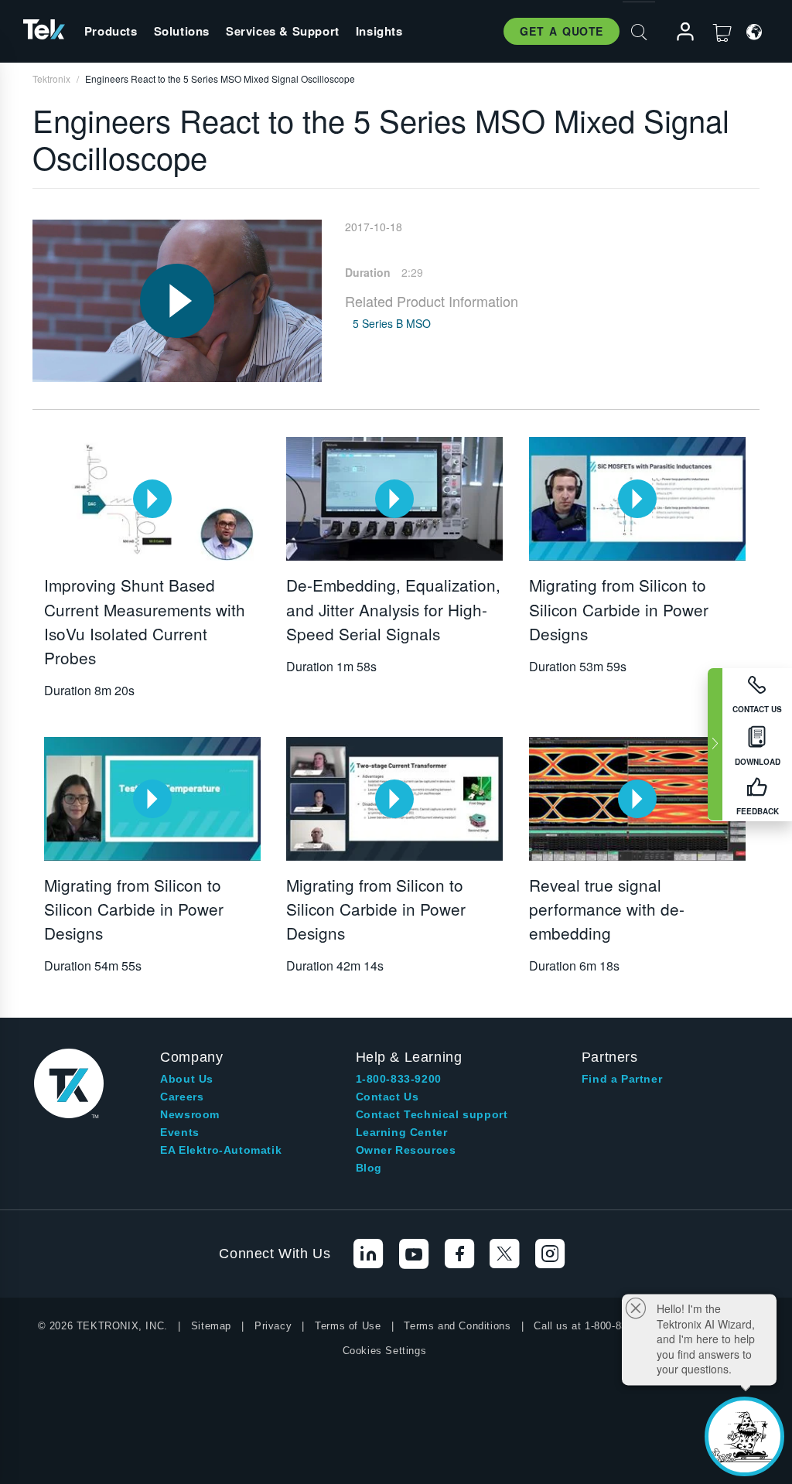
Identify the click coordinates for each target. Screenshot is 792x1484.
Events (180, 1132)
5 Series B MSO (392, 323)
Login (678, 32)
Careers (181, 1096)
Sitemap (211, 1326)
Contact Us (387, 1096)
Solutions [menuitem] (182, 30)
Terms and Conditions (457, 1326)
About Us (186, 1079)
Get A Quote (561, 31)
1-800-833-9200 (399, 1079)
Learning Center (402, 1132)
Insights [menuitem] (379, 30)
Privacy (273, 1326)
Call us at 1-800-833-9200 (597, 1326)
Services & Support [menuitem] (283, 30)
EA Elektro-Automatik (221, 1150)
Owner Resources (406, 1150)
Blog (369, 1168)
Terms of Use (348, 1326)
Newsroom (190, 1114)
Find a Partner (622, 1079)
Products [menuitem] (111, 30)
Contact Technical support (432, 1114)
